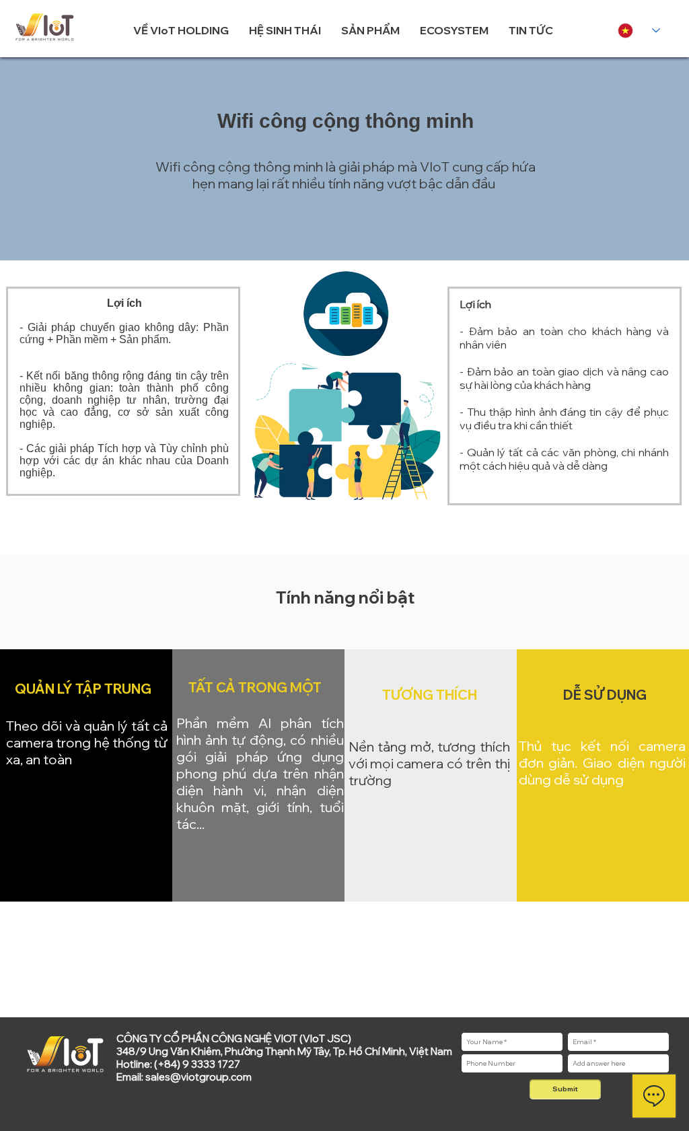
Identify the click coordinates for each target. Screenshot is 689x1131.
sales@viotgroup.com (198, 1076)
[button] (181, 30)
